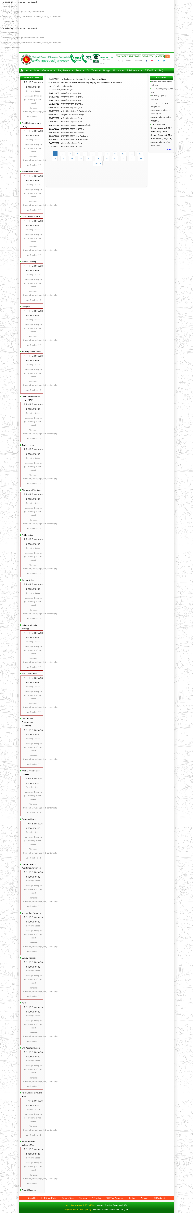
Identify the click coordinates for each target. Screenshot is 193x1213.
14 (63, 158)
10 (123, 154)
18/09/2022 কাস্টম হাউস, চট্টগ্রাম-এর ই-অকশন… (67, 132)
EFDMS (149, 70)
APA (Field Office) (29, 674)
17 (89, 158)
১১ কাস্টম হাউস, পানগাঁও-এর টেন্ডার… (62, 86)
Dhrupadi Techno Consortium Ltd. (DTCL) (112, 1209)
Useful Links (33, 1198)
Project (117, 70)
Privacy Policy (50, 1198)
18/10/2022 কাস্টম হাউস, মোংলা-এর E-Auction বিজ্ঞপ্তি (70, 111)
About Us (31, 70)
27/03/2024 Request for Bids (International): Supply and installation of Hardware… (86, 82)
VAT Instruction (158, 124)
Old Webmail (159, 1198)
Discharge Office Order (32, 490)
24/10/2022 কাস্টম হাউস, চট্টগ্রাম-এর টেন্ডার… (66, 107)
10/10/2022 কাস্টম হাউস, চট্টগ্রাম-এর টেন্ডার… (66, 118)
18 (98, 158)
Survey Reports (29, 958)
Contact (128, 61)
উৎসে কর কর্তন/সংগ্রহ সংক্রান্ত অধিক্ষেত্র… (161, 83)
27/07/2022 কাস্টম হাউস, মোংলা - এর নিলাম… (66, 147)
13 (55, 158)
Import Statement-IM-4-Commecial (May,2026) (161, 137)
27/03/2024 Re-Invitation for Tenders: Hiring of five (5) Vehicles (77, 79)
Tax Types (92, 70)
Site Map (83, 1198)
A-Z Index (96, 1198)
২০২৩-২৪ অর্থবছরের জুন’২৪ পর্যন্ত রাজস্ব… (160, 144)
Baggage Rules (28, 819)
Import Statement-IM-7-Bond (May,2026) (161, 130)
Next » (98, 163)
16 (80, 158)
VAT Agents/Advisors (31, 1048)
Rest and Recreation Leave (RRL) (31, 398)
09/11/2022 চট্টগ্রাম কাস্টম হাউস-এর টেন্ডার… (66, 104)
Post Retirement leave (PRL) (32, 125)
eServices (47, 70)
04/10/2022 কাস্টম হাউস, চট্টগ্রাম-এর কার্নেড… (66, 122)
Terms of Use (68, 1198)
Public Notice (27, 535)
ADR (24, 1003)
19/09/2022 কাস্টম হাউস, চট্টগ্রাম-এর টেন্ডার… (66, 129)
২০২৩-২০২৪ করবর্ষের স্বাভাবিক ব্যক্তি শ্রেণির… (161, 112)
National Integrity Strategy (29, 627)
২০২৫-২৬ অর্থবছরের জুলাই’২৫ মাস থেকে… (161, 119)
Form (78, 70)
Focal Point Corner (30, 171)
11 (132, 154)
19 (106, 158)
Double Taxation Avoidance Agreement (31, 866)
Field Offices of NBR (31, 216)
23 (141, 158)
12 (140, 154)
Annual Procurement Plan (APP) (31, 772)
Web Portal (148, 56)
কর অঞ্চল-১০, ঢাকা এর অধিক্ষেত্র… (158, 97)
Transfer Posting (29, 261)
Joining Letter (28, 445)
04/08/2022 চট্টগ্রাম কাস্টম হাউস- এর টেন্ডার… (66, 143)
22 (132, 158)
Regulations (64, 70)
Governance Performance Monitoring (27, 722)
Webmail (138, 61)
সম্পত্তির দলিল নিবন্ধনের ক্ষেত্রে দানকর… (159, 105)
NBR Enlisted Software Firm (32, 1094)
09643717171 (107, 57)
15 (72, 158)
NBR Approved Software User (28, 1143)
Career (160, 56)
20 (115, 158)
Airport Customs (29, 1190)
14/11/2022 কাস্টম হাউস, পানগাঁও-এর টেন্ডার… (66, 93)
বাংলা (167, 56)
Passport (26, 306)
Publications (132, 70)
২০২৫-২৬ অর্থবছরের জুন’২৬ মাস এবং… (162, 90)
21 (123, 158)
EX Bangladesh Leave (32, 351)
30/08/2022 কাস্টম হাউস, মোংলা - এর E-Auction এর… (70, 139)
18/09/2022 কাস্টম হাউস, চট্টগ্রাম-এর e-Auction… (68, 136)
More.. (170, 149)
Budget (107, 70)
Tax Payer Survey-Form (128, 56)
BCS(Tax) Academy (114, 1198)
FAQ (118, 61)
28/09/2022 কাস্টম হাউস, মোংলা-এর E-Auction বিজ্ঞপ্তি (70, 125)
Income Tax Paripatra (31, 913)
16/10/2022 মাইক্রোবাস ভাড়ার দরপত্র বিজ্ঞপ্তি (66, 114)
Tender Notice (28, 580)
